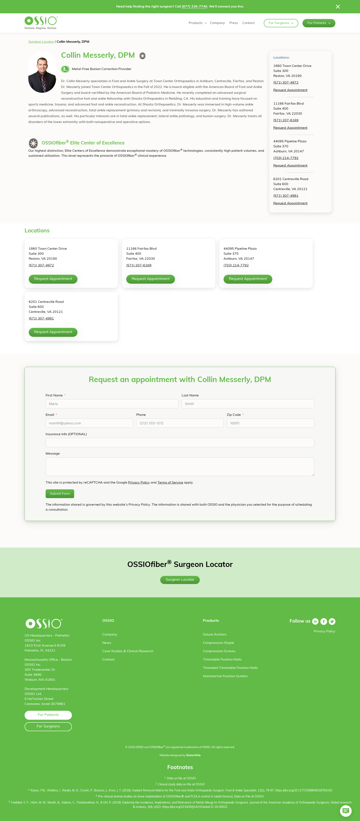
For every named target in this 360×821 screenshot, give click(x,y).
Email (50, 415)
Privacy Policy (139, 482)
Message (53, 453)
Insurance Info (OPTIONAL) (66, 434)
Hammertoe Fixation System (225, 676)
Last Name (190, 395)
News (106, 643)
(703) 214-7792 (286, 158)
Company (217, 23)
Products (195, 23)
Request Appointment (290, 90)
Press (233, 23)
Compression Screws (219, 651)
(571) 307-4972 (286, 82)
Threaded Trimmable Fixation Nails (230, 668)
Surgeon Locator (41, 42)
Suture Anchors (215, 634)
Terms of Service (170, 482)
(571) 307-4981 (286, 196)
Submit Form (60, 493)
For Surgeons (279, 23)
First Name (54, 395)
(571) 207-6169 (286, 120)
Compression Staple (218, 643)
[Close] (338, 7)
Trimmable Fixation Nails (222, 659)
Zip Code (234, 415)
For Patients (317, 23)
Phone (141, 415)
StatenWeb (193, 755)
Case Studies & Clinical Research (127, 651)
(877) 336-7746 (194, 6)
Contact (248, 23)
